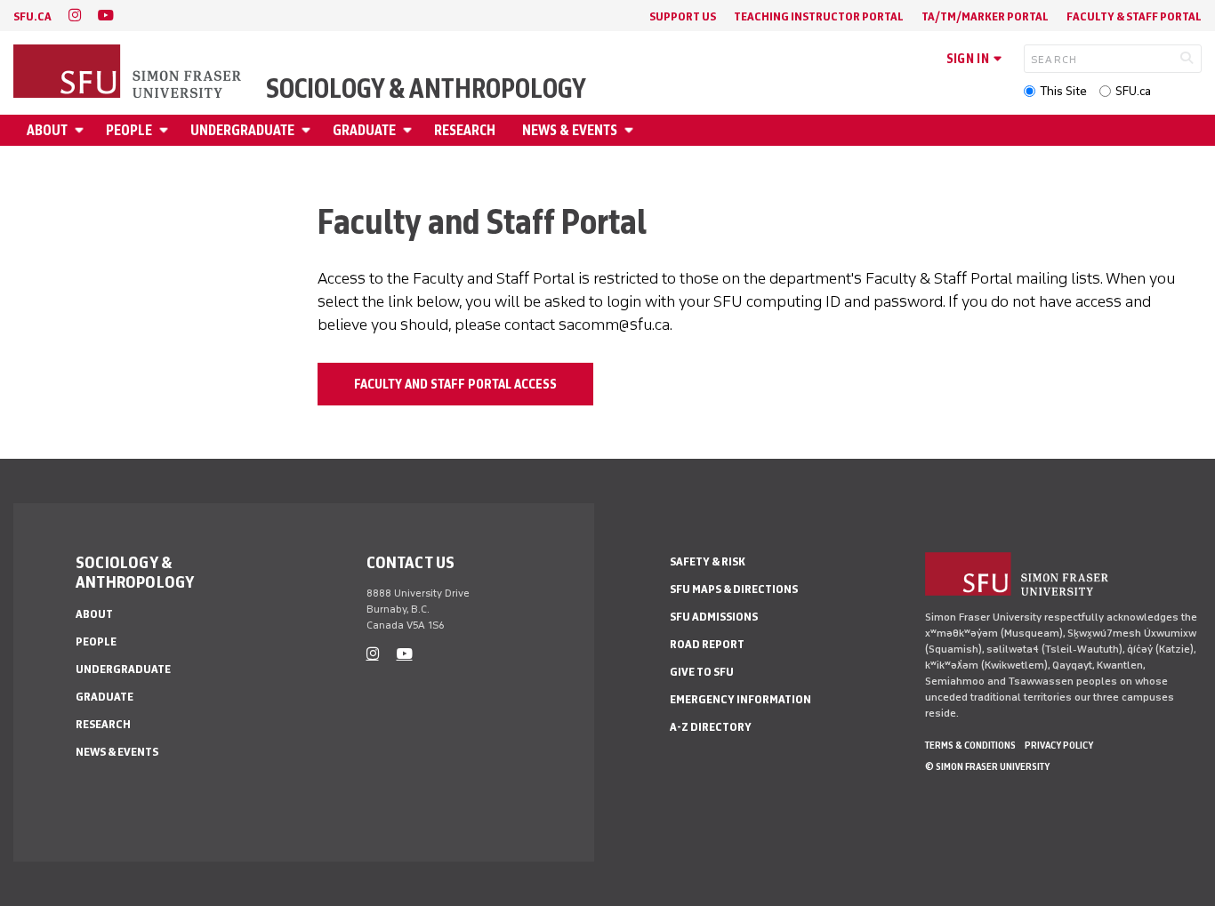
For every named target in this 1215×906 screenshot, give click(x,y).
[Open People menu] (166, 130)
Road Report (707, 644)
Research (464, 130)
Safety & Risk (707, 561)
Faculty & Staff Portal (1134, 16)
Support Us (682, 16)
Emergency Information (740, 699)
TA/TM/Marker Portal (985, 16)
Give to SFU (702, 671)
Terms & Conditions (970, 745)
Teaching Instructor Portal (819, 16)
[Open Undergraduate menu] (308, 130)
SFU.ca (1133, 91)
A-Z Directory (711, 726)
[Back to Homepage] (129, 72)
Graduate (364, 130)
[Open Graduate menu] (410, 130)
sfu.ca (32, 16)
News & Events (569, 130)
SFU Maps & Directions (734, 589)
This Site (1063, 91)
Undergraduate (242, 130)
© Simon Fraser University (987, 766)
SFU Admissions (714, 616)
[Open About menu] (82, 130)
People (129, 130)
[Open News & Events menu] (631, 130)
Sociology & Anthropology (426, 88)
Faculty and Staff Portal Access (455, 384)
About (47, 130)
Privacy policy (1059, 745)
